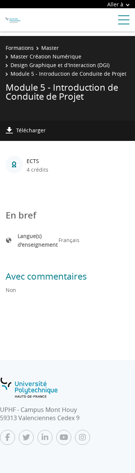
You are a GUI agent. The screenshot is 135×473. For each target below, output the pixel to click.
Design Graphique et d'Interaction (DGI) (60, 65)
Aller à (115, 4)
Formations (20, 47)
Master (50, 47)
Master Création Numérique (45, 56)
